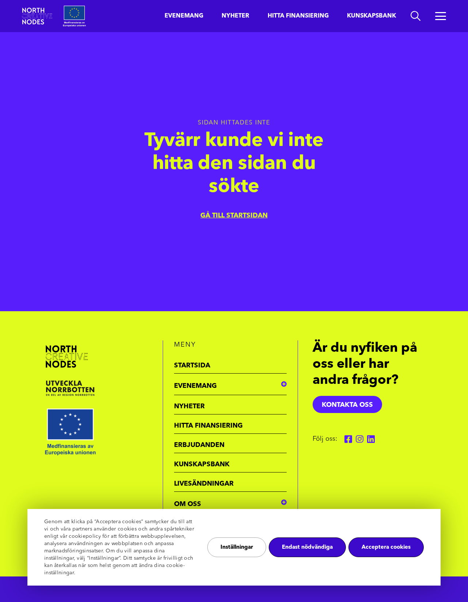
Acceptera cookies (386, 547)
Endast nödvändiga (307, 547)
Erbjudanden (199, 445)
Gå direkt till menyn (94, 6)
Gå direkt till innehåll (32, 6)
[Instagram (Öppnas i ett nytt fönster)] (359, 439)
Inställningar (236, 547)
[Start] (37, 16)
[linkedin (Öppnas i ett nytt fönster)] (371, 439)
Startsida (192, 365)
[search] (415, 16)
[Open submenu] (284, 384)
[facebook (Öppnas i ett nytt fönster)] (348, 439)
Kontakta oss (347, 405)
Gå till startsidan (234, 215)
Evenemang (184, 16)
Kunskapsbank (371, 16)
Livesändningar (204, 484)
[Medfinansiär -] (98, 388)
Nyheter (235, 16)
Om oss (187, 504)
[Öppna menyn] (440, 16)
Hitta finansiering (298, 16)
